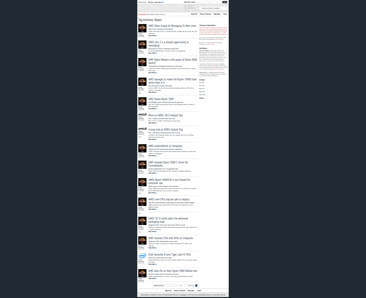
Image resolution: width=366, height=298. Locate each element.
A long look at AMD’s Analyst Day (165, 129)
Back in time (191, 285)
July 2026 (201, 82)
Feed (225, 14)
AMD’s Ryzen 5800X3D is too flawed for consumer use (169, 181)
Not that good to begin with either (160, 86)
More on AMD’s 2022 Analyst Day (165, 115)
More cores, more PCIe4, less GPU (159, 258)
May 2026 (201, 89)
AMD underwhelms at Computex (165, 146)
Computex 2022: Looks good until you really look (165, 149)
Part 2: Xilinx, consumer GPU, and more (161, 118)
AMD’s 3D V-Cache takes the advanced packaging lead (168, 220)
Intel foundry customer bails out (155, 14)
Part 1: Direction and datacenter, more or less (164, 133)
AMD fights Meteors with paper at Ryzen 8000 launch (172, 61)
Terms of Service (205, 14)
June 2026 (202, 85)
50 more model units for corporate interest (163, 274)
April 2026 (202, 92)
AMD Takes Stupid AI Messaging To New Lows (172, 26)
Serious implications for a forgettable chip (163, 169)
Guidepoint (215, 69)
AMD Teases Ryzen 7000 (161, 99)
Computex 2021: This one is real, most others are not (166, 225)
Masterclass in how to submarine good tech (163, 49)
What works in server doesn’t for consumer (163, 186)
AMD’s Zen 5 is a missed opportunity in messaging (168, 43)
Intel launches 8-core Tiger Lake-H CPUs (169, 254)
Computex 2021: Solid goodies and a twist (162, 241)
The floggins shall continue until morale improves (165, 102)
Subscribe (217, 14)
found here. (221, 39)
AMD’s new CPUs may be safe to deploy (168, 199)
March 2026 (202, 95)
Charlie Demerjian (141, 34)
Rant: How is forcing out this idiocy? (160, 29)
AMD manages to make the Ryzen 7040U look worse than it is (172, 80)
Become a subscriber (155, 2)
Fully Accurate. (211, 44)
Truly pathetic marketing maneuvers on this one (165, 66)
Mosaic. (223, 69)
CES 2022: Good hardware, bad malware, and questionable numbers (171, 203)
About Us (194, 14)
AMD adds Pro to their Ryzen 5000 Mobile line (172, 271)
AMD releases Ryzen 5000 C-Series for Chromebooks (168, 163)
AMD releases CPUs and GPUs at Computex (170, 238)
